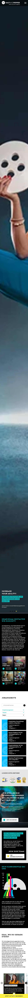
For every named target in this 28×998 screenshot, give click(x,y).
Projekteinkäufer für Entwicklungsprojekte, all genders (16, 747)
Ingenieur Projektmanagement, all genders (16, 758)
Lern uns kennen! (11, 820)
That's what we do (21, 668)
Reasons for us (9, 683)
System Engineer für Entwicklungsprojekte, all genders (16, 734)
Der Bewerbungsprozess (16, 856)
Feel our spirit (20, 683)
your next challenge (8, 668)
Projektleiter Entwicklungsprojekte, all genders (16, 722)
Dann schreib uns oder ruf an (15, 845)
